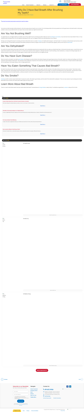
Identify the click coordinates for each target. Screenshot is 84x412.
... (34, 103)
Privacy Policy (63, 410)
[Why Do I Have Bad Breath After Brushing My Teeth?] (14, 21)
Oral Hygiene (31, 14)
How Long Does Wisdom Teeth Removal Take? (11, 129)
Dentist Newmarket (47, 398)
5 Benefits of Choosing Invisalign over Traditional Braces (13, 110)
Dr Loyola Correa (26, 143)
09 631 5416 (49, 389)
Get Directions (47, 396)
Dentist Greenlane (57, 398)
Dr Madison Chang (27, 293)
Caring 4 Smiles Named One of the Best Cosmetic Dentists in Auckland (16, 101)
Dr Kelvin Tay (26, 218)
